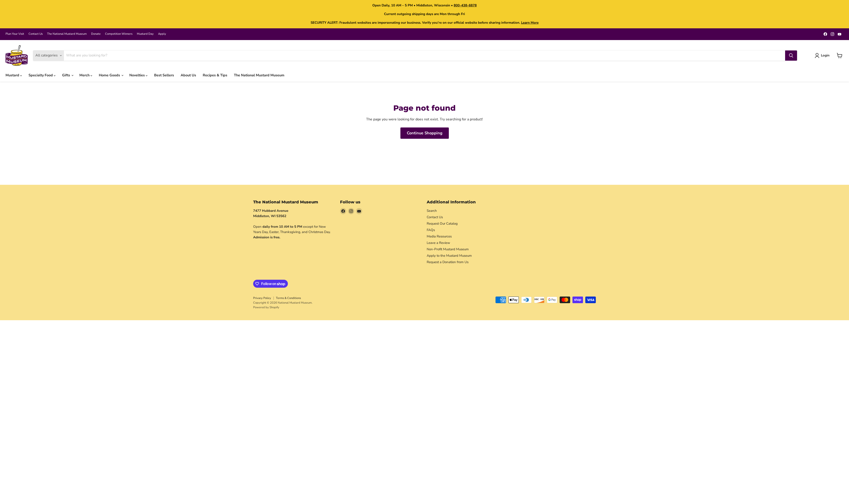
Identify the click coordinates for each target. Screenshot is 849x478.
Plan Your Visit (15, 34)
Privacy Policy (262, 298)
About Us (188, 75)
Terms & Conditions (288, 298)
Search (432, 210)
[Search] (791, 55)
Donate (96, 34)
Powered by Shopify (266, 307)
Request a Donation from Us (447, 262)
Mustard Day (145, 34)
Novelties (137, 75)
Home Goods (110, 75)
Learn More (530, 22)
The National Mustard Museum (67, 34)
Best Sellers (164, 75)
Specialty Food (41, 75)
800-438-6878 (465, 5)
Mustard (13, 75)
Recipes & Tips (215, 75)
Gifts (66, 75)
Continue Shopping (424, 133)
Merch (84, 75)
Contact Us (36, 34)
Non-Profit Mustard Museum (448, 249)
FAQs (431, 230)
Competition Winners (118, 34)
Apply (162, 34)
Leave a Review (438, 243)
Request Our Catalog (442, 223)
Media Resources (439, 236)
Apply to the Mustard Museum (449, 255)
